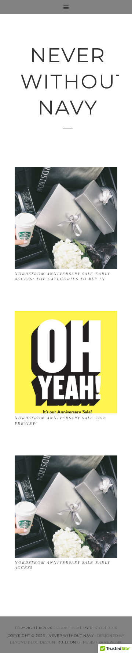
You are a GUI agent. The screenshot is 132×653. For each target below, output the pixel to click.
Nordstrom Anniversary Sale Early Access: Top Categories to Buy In (62, 276)
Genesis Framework (99, 642)
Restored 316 (103, 628)
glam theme (69, 628)
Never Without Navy (67, 81)
